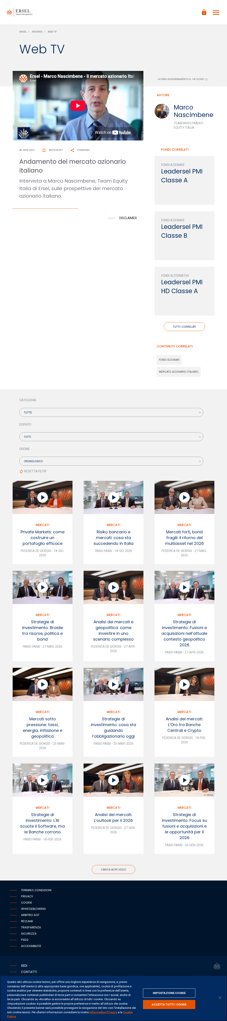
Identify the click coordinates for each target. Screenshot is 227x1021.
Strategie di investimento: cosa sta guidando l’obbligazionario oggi (113, 727)
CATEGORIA (27, 400)
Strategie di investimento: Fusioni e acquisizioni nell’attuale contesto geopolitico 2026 (184, 633)
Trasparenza (31, 927)
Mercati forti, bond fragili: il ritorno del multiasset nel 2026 (184, 537)
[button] (111, 412)
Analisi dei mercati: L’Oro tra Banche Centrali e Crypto (184, 724)
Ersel (23, 31)
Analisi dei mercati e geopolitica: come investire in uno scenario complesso (113, 630)
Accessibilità (31, 946)
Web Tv (52, 31)
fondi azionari (169, 359)
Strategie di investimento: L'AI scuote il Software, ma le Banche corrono (42, 823)
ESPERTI (25, 424)
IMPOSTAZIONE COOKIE (169, 993)
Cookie (26, 902)
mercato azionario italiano (178, 371)
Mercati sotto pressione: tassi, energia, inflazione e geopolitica (42, 727)
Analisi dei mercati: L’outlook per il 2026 (113, 817)
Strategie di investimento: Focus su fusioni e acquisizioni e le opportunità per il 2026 (184, 826)
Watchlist (52, 150)
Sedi (24, 965)
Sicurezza (29, 933)
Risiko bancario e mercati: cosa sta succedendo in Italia (113, 537)
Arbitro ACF (30, 915)
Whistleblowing (33, 909)
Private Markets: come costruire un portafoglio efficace (43, 537)
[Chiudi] (220, 998)
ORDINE (24, 449)
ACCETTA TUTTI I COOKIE (169, 1004)
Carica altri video (113, 869)
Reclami (27, 921)
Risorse (37, 31)
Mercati (42, 525)
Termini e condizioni (36, 890)
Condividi (80, 150)
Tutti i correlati (184, 326)
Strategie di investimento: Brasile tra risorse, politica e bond (42, 630)
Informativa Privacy (103, 1012)
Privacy (27, 896)
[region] (113, 998)
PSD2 (24, 940)
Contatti (29, 972)
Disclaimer (128, 218)
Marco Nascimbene (193, 111)
